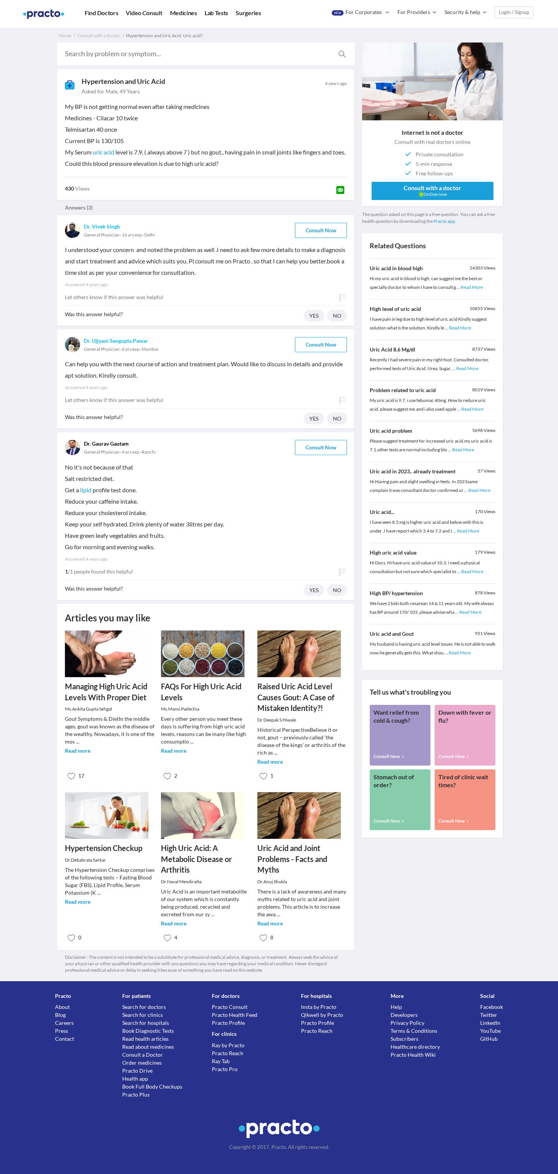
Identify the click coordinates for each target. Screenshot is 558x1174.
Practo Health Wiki (413, 1054)
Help (396, 1007)
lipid (85, 489)
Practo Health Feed (234, 1015)
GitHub (489, 1038)
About (62, 1007)
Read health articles (145, 1038)
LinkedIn (490, 1023)
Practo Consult (229, 1007)
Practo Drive (137, 1070)
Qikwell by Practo (322, 1015)
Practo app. (444, 221)
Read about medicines (148, 1046)
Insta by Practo (318, 1007)
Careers (64, 1023)
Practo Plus (136, 1094)
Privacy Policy (407, 1023)
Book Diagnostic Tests (148, 1030)
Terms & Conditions (414, 1030)
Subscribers (404, 1038)
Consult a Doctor (142, 1054)
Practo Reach (227, 1053)
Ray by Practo (228, 1045)
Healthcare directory (415, 1046)
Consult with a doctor (98, 35)
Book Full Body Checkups (152, 1086)
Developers (404, 1015)
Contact (64, 1038)
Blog (60, 1015)
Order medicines (142, 1062)
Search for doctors (144, 1007)
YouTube (490, 1030)
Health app (135, 1078)
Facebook (491, 1007)
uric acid (103, 152)
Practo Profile (228, 1023)
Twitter (488, 1015)
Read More (472, 287)
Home (65, 35)
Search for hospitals (145, 1023)
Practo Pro (225, 1069)
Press (61, 1030)
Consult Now (321, 230)
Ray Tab (221, 1061)
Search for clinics (142, 1015)
